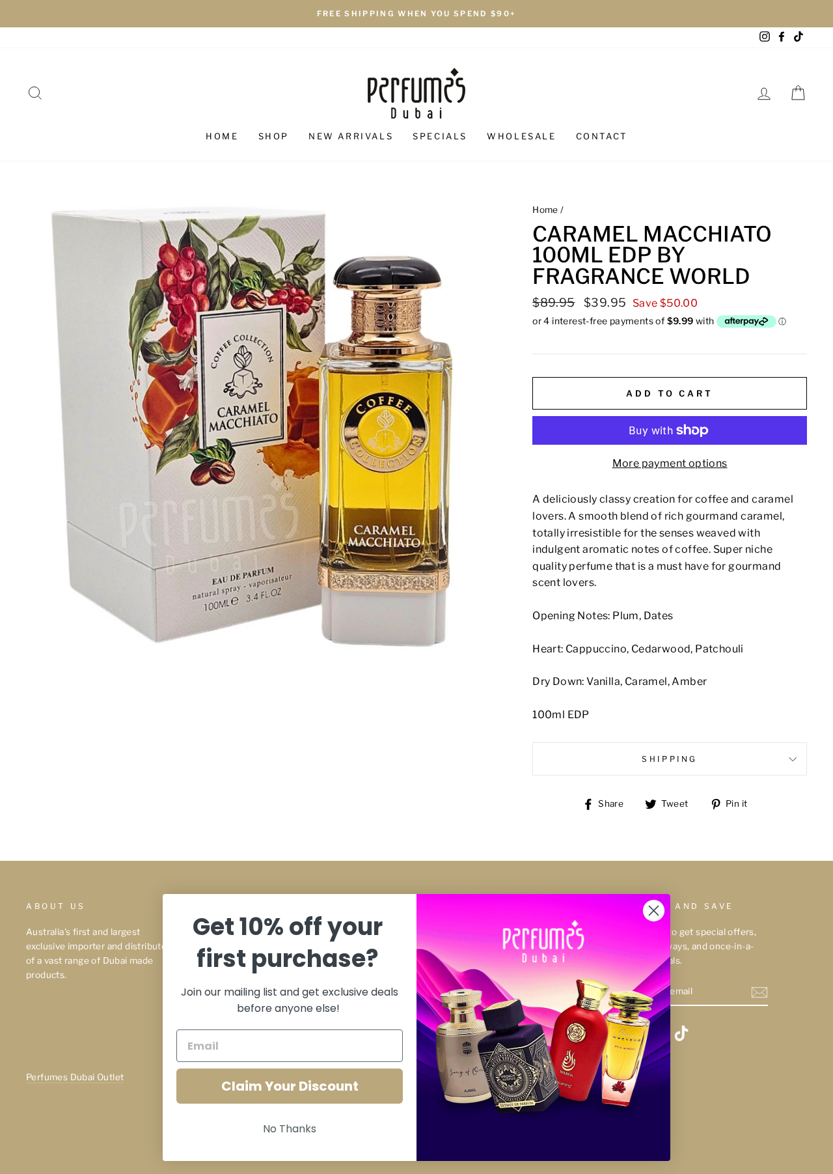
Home (222, 136)
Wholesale (521, 136)
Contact (601, 136)
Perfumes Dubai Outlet (75, 1077)
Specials (440, 136)
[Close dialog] (653, 910)
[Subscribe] (759, 992)
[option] (416, 14)
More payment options (670, 463)
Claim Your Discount (290, 1086)
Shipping (670, 759)
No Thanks (289, 1128)
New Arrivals (350, 136)
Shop (273, 136)
